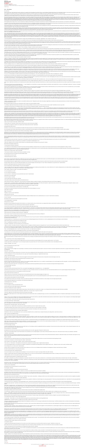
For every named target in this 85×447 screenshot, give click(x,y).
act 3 (8, 6)
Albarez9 (7, 2)
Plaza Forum (20, 443)
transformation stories (42, 445)
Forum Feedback (10, 3)
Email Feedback (6, 3)
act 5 (7, 442)
